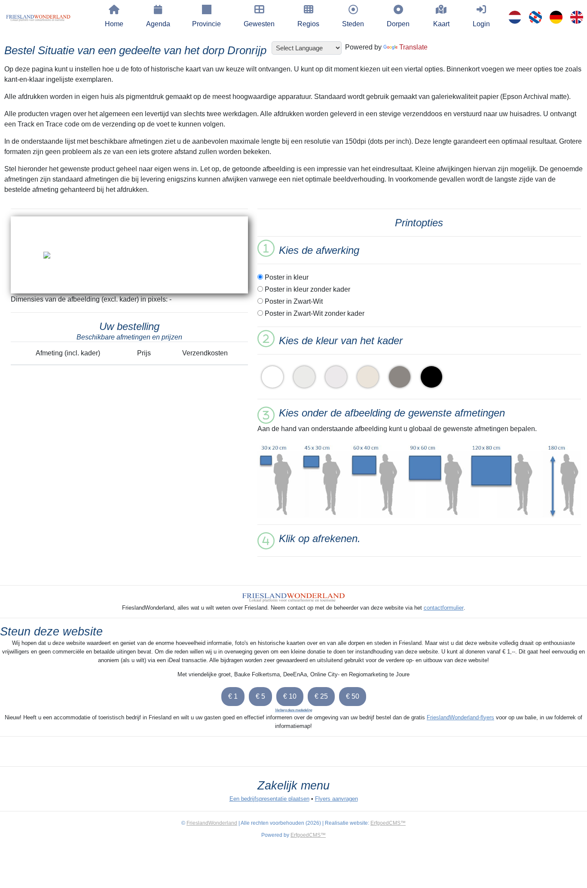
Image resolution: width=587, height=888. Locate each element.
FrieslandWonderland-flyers (460, 717)
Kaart (441, 24)
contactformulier (444, 607)
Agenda (158, 24)
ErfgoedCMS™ (388, 823)
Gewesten (259, 24)
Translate (413, 47)
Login (481, 24)
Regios (308, 24)
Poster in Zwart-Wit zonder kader (313, 313)
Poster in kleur (286, 277)
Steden (353, 24)
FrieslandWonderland (211, 823)
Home (114, 24)
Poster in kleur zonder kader (306, 289)
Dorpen (398, 24)
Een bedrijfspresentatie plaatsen (269, 799)
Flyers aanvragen (336, 799)
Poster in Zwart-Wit (293, 301)
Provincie (206, 24)
